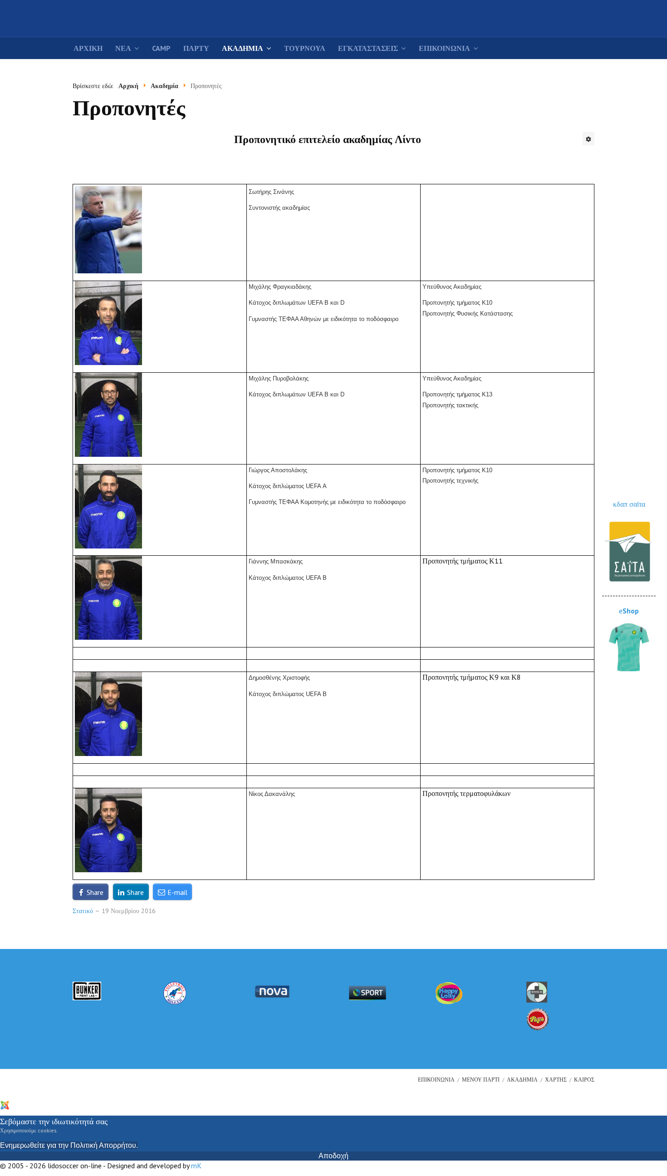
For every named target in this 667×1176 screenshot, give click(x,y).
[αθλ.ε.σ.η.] (174, 992)
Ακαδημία (242, 48)
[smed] (536, 991)
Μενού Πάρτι (481, 1079)
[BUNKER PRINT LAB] (87, 989)
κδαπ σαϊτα (629, 504)
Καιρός (584, 1079)
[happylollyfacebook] (449, 992)
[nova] (272, 990)
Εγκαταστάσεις (368, 48)
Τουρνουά (304, 48)
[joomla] (21, 1104)
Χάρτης (556, 1079)
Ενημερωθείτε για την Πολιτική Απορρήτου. (69, 1145)
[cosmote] (367, 992)
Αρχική (88, 48)
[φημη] (537, 1018)
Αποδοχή (333, 1156)
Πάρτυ (196, 48)
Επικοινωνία (444, 48)
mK (196, 1165)
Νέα (123, 48)
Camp (161, 48)
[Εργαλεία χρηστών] (588, 138)
